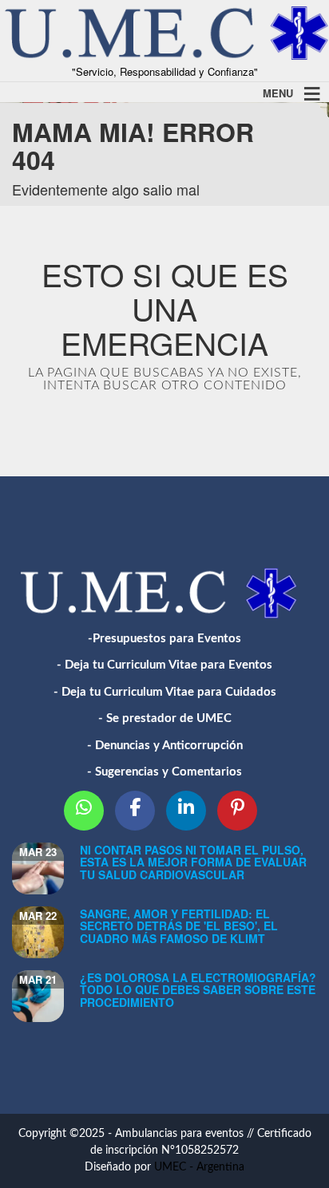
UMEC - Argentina (199, 1167)
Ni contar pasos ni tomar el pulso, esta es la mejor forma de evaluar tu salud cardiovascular (193, 862)
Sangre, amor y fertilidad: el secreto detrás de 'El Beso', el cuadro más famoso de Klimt (179, 926)
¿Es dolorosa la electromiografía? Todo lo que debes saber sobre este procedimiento (198, 989)
